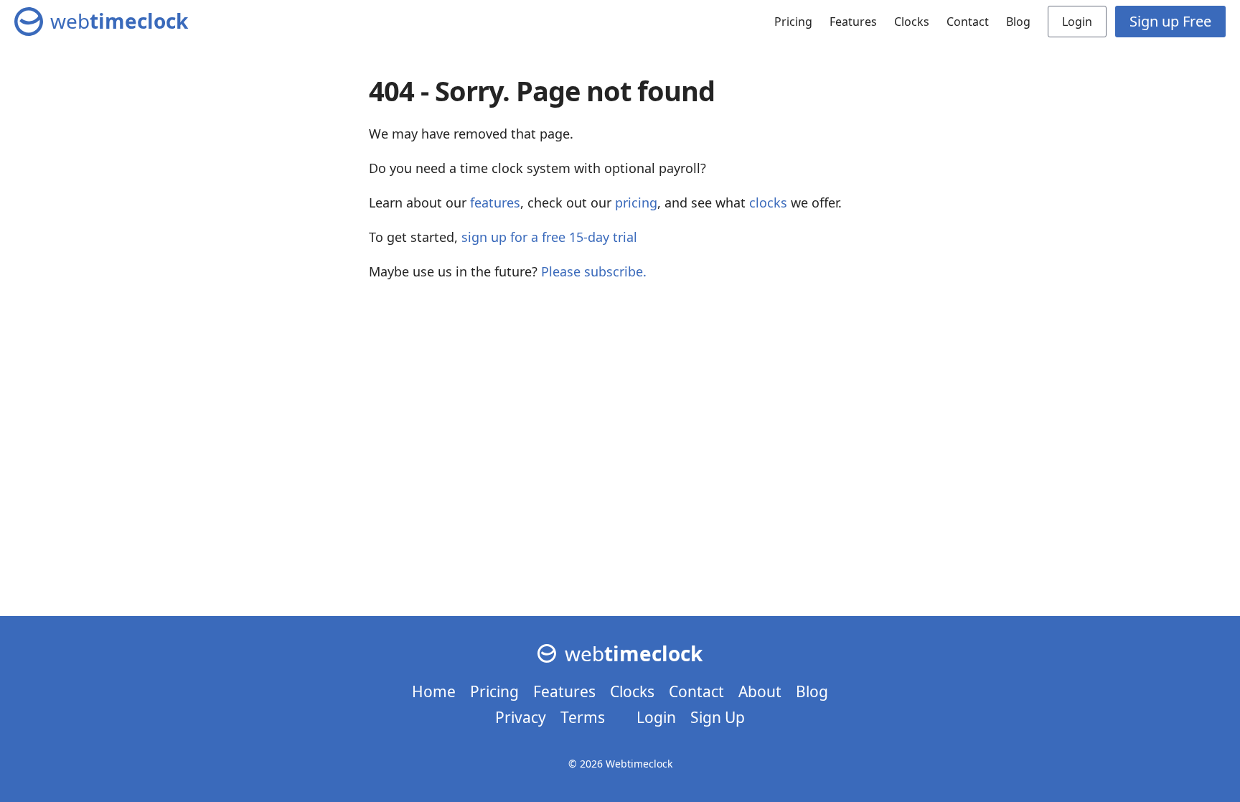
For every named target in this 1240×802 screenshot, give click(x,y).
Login (1077, 21)
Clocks (911, 21)
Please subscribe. (594, 271)
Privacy (520, 717)
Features (853, 21)
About (759, 691)
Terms (582, 717)
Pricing (793, 21)
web (119, 20)
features (495, 202)
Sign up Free (1170, 21)
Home (434, 691)
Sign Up (717, 717)
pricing (636, 202)
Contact (968, 21)
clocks (768, 202)
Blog (1018, 21)
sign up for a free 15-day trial (549, 237)
